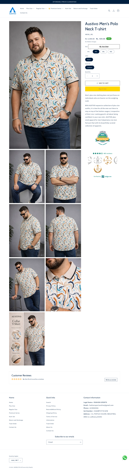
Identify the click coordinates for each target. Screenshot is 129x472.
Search (48, 402)
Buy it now (102, 89)
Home (11, 402)
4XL (96, 52)
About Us (49, 427)
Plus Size (12, 406)
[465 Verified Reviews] (102, 146)
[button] (30, 8)
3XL (89, 52)
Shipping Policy (51, 413)
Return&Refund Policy (53, 409)
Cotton (89, 67)
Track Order (13, 423)
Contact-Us (12, 427)
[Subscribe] (80, 442)
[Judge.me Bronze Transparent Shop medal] (98, 160)
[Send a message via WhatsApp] (125, 458)
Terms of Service (51, 416)
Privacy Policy (51, 406)
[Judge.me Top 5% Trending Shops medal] (108, 160)
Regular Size (13, 409)
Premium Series (14, 413)
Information (50, 420)
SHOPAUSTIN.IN (18, 467)
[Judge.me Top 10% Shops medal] (88, 169)
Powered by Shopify (27, 467)
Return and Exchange (16, 420)
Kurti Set (12, 416)
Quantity (87, 72)
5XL (103, 52)
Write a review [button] (111, 379)
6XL (111, 52)
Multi (89, 59)
